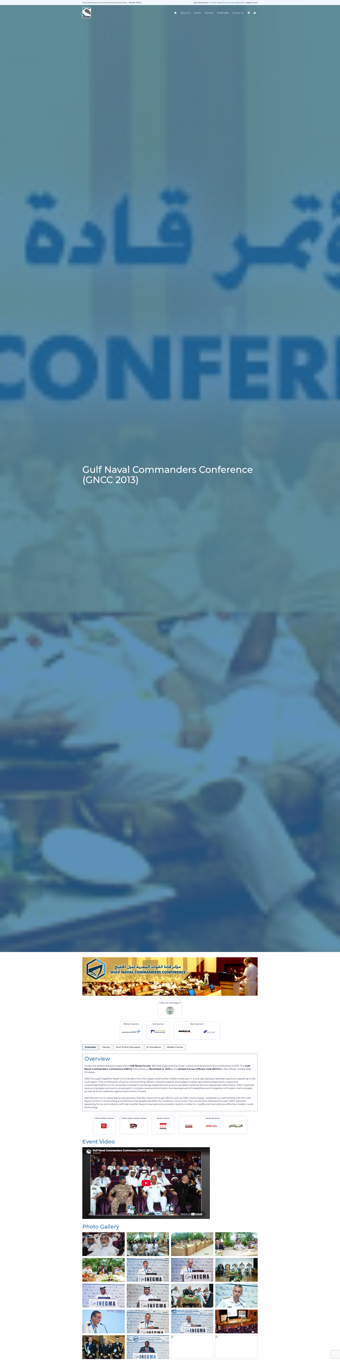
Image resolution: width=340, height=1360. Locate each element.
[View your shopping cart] (255, 13)
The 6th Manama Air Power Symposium (227, 2)
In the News (154, 1047)
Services (209, 13)
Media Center (175, 1047)
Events (197, 13)
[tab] (90, 1047)
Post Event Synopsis (128, 1047)
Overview (90, 1047)
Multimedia (222, 13)
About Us (185, 13)
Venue (106, 1047)
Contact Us (238, 13)
